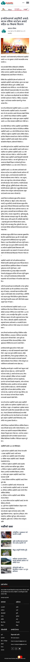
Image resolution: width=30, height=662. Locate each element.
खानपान (2, 638)
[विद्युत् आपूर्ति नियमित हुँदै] (6, 552)
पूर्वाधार (17, 616)
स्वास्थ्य (2, 650)
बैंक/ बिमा (3, 622)
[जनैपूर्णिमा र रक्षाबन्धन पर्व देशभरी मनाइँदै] (6, 535)
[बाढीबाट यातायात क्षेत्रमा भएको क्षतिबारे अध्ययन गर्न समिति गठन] (6, 561)
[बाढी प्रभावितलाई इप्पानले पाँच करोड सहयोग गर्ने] (6, 543)
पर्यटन (2, 616)
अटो (2, 635)
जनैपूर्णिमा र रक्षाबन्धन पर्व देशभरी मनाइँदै (20, 533)
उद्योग (17, 607)
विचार (2, 625)
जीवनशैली (3, 613)
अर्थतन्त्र (2, 610)
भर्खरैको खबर (7, 527)
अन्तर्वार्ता (3, 607)
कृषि (17, 613)
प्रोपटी (2, 644)
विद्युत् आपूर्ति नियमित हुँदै (20, 550)
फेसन (2, 647)
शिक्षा (17, 625)
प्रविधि (2, 619)
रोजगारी (17, 622)
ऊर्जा (17, 610)
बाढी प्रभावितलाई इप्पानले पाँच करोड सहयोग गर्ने (20, 542)
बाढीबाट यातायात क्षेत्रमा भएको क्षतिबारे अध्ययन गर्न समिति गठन (20, 560)
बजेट (17, 619)
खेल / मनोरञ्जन (4, 641)
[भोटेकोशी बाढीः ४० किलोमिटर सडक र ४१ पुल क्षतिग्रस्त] (6, 570)
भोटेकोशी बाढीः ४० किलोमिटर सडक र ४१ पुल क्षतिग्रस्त (20, 569)
